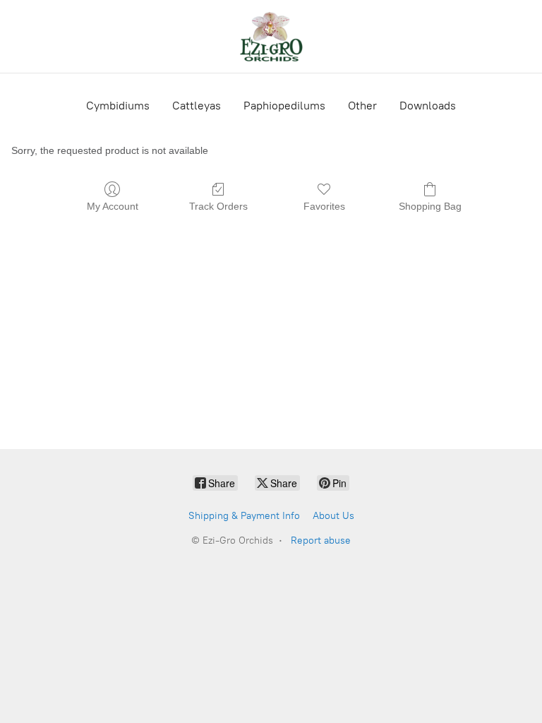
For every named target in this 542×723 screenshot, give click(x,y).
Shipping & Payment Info (244, 516)
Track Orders (218, 206)
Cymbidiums (118, 105)
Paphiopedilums (284, 105)
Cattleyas (196, 105)
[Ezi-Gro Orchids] (271, 36)
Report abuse (321, 540)
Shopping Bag (430, 206)
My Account (112, 206)
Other (362, 105)
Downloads (427, 105)
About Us (333, 516)
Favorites (324, 206)
